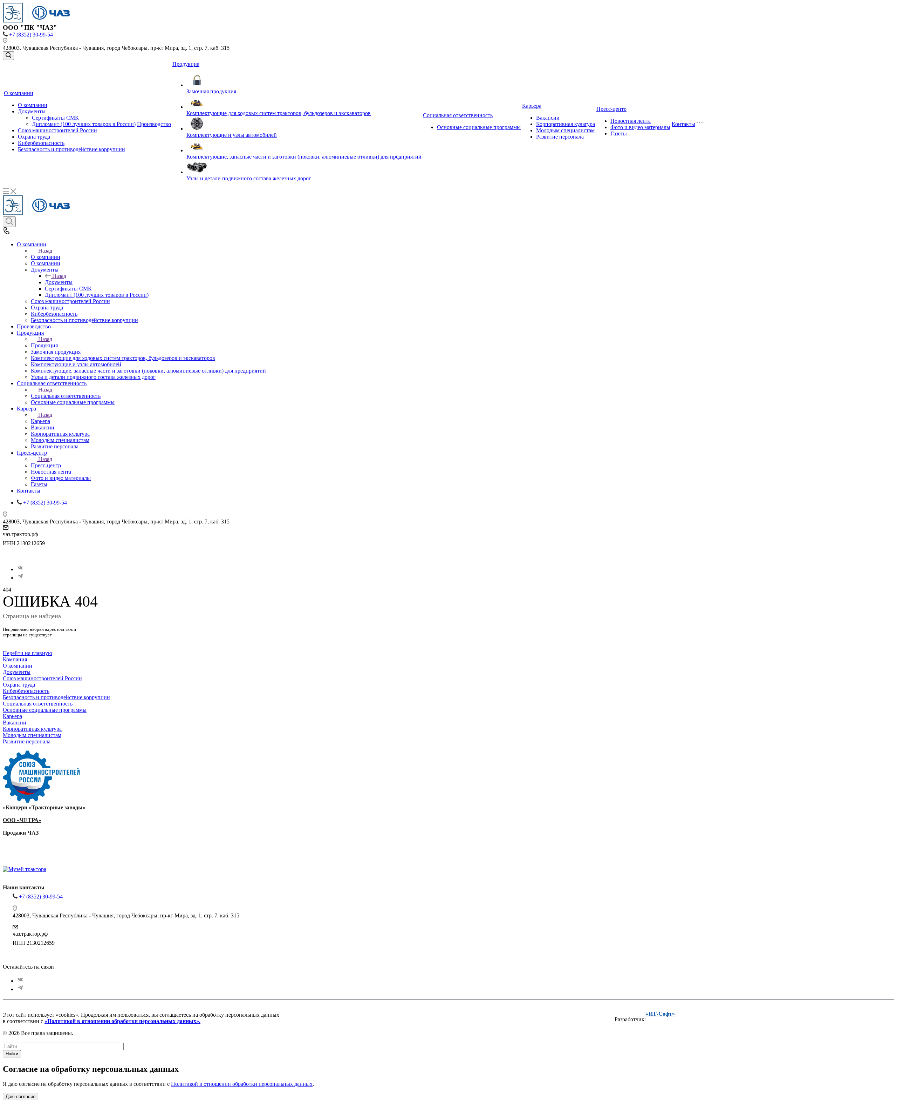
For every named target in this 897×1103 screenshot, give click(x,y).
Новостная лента (630, 121)
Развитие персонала (560, 137)
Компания (15, 659)
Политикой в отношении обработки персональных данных (242, 1084)
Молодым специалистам (565, 130)
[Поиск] (8, 55)
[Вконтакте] (20, 569)
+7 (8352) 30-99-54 (31, 35)
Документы (32, 111)
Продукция (185, 64)
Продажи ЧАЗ (21, 833)
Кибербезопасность (41, 143)
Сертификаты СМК (55, 118)
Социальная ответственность (458, 115)
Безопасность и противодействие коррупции (71, 149)
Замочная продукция (211, 91)
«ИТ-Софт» (660, 1014)
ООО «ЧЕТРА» (22, 820)
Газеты (618, 133)
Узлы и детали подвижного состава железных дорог (248, 178)
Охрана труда (34, 137)
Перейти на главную (27, 653)
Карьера (531, 106)
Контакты (683, 124)
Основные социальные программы (479, 127)
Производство (154, 124)
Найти (12, 1053)
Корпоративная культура (565, 124)
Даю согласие (20, 1096)
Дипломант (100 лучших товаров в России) (84, 124)
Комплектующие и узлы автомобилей (231, 135)
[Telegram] (20, 578)
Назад (45, 251)
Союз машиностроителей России (57, 130)
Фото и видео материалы (640, 127)
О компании (18, 93)
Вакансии (548, 118)
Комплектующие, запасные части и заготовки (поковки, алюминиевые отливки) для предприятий (304, 157)
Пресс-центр (611, 109)
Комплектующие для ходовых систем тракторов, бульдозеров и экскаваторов (278, 113)
